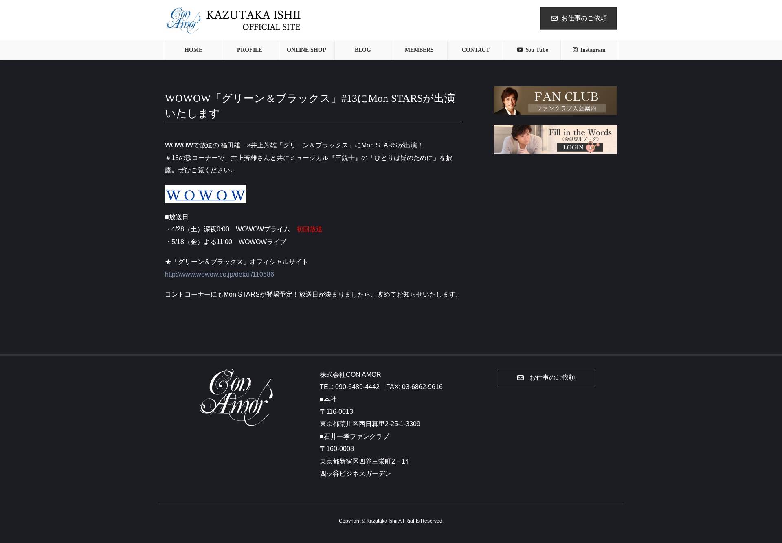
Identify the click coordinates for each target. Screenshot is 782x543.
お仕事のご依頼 (584, 18)
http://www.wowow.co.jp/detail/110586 (219, 274)
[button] (545, 378)
